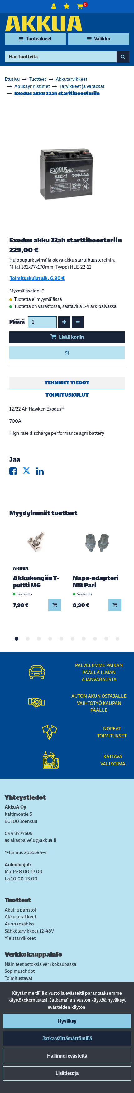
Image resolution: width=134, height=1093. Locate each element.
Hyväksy (67, 1021)
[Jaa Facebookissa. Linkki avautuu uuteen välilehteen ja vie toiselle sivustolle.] (16, 472)
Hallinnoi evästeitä (67, 1056)
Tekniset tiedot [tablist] (67, 382)
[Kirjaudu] (54, 6)
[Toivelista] (67, 6)
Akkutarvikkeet (20, 917)
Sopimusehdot (20, 971)
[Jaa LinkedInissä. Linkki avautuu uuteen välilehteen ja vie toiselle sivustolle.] (42, 472)
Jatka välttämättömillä (67, 1038)
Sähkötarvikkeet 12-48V (29, 931)
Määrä (17, 322)
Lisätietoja (67, 1073)
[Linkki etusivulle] (44, 24)
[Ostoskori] (80, 6)
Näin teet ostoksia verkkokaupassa (40, 964)
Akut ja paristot (20, 910)
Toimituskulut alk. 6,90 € (37, 278)
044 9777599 (19, 833)
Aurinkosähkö (19, 924)
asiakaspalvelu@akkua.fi (30, 840)
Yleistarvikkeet (20, 938)
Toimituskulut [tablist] (67, 395)
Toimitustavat (18, 978)
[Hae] (123, 57)
